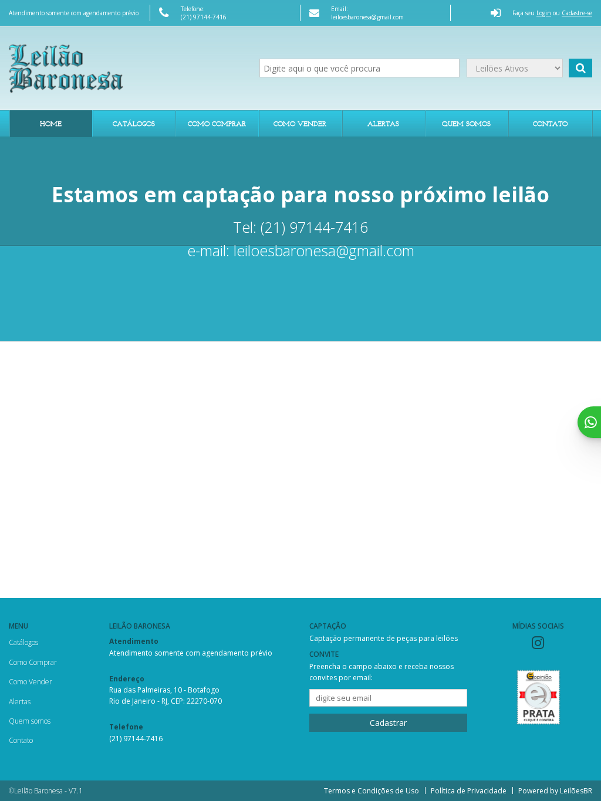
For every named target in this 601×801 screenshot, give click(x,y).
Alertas (383, 123)
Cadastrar (388, 722)
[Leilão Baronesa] (125, 68)
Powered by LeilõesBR (555, 791)
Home (51, 123)
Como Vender (300, 123)
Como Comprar (217, 123)
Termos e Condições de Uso (371, 791)
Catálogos (134, 123)
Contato (550, 123)
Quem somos (466, 123)
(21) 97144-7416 (204, 17)
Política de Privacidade (469, 791)
